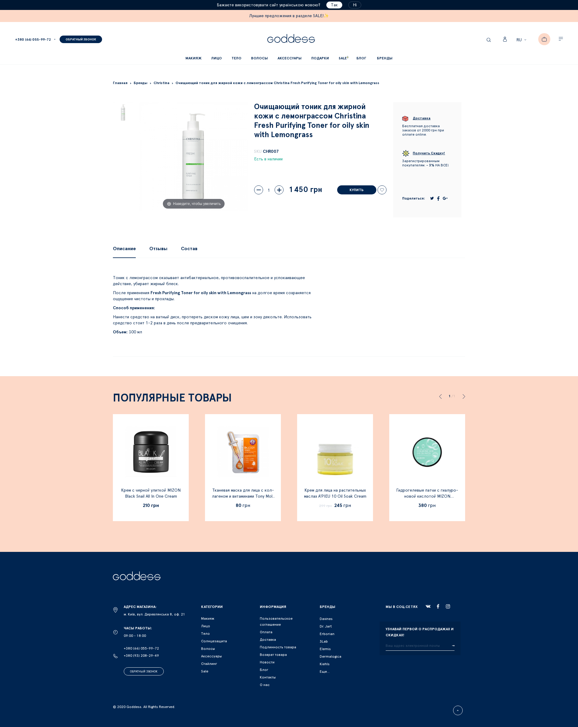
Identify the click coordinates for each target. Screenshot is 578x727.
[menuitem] (361, 58)
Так (334, 5)
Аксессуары (211, 656)
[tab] (124, 249)
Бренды (385, 58)
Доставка (268, 639)
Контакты (268, 677)
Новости (267, 662)
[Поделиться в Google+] (445, 198)
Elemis (325, 649)
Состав (189, 248)
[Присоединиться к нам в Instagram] (447, 606)
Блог (264, 670)
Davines (326, 619)
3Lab (324, 641)
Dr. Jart (326, 626)
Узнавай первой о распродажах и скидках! (420, 632)
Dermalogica (330, 656)
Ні (355, 5)
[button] (522, 40)
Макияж (207, 618)
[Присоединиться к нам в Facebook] (438, 606)
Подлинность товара (278, 647)
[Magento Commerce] (291, 39)
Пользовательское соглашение (276, 621)
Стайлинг (209, 664)
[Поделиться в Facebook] (438, 198)
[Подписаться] (453, 646)
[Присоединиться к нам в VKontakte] (428, 606)
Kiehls (325, 664)
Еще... (325, 671)
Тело (205, 633)
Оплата (266, 632)
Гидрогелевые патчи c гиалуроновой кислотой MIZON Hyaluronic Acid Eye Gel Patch (427, 496)
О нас (265, 685)
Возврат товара (273, 654)
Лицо (205, 626)
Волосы (208, 648)
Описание (124, 248)
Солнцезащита (214, 641)
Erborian (327, 634)
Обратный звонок (143, 671)
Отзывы (158, 248)
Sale (204, 671)
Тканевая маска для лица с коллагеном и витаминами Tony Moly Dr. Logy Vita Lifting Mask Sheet (243, 496)
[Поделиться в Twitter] (432, 198)
